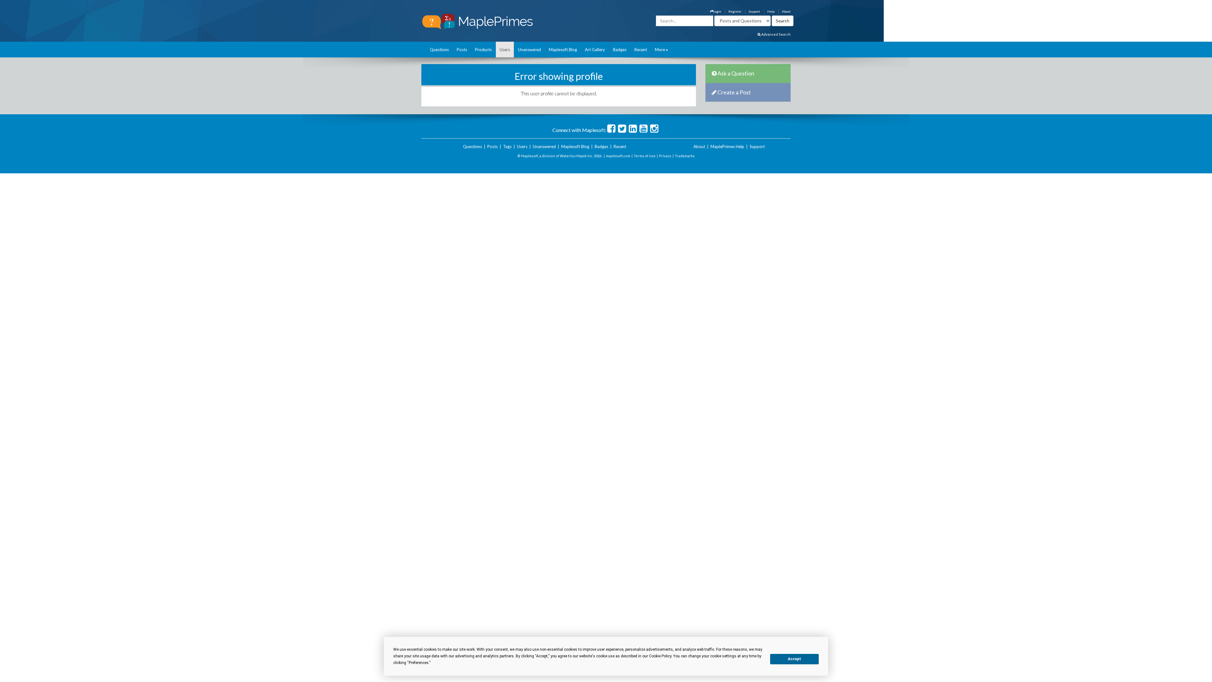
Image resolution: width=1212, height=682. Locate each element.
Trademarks (685, 156)
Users (505, 49)
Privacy (665, 156)
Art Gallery (595, 49)
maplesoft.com (618, 156)
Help (771, 11)
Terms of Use (645, 156)
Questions (439, 49)
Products (483, 49)
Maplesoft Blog (563, 49)
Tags (507, 146)
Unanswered (529, 49)
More (660, 49)
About (786, 11)
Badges (620, 49)
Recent (640, 49)
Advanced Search (776, 34)
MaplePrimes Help (727, 146)
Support (754, 11)
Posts (462, 49)
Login (717, 11)
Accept (794, 659)
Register (734, 11)
